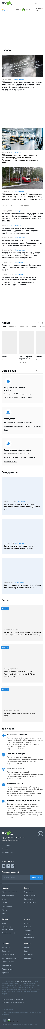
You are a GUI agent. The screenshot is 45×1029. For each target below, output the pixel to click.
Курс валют (28, 892)
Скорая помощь (26, 394)
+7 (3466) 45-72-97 (14, 778)
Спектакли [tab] (24, 326)
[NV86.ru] (8, 3)
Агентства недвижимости (13, 454)
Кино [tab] (4, 326)
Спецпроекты (10, 472)
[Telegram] (12, 866)
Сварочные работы (10, 461)
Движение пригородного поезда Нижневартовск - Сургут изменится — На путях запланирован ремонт (22, 267)
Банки (27, 888)
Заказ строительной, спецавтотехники (23, 800)
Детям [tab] (34, 326)
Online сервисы (8, 954)
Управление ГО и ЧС (11, 394)
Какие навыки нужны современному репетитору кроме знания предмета (18, 547)
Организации (9, 370)
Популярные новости (10, 892)
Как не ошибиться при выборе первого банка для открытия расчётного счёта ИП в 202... (22, 586)
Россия (4, 903)
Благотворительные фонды (13, 426)
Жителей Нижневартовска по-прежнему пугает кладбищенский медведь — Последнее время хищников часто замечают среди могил (21, 255)
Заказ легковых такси (16, 783)
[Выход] (41, 3)
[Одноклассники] (8, 866)
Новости (7, 50)
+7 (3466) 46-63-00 (14, 764)
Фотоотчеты (29, 938)
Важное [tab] (13, 205)
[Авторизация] (36, 3)
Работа (5, 919)
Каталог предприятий (10, 958)
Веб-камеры (6, 965)
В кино (27, 923)
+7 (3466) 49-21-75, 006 (16, 749)
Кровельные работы (11, 457)
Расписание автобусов (17, 768)
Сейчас (27, 947)
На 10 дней (28, 954)
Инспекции (37, 426)
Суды (6, 430)
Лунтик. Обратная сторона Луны (26, 357)
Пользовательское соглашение (13, 999)
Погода (4, 910)
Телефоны (5, 951)
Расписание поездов (16, 753)
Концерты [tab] (13, 326)
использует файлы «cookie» (22, 981)
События (27, 927)
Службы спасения (26, 398)
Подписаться (36, 877)
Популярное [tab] (24, 205)
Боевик (4, 360)
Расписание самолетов (17, 734)
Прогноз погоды (8, 962)
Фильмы (27, 934)
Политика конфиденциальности (13, 1002)
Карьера (5, 923)
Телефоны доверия (11, 398)
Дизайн (26, 454)
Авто (4, 913)
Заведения (28, 930)
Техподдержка (7, 852)
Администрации (9, 423)
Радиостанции (7, 969)
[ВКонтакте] (3, 866)
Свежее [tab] (4, 205)
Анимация (22, 362)
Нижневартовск (18, 79)
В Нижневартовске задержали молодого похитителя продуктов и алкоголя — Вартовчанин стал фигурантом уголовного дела (20, 159)
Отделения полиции (25, 423)
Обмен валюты (30, 903)
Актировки (28, 958)
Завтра (27, 951)
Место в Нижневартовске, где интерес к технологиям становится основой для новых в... (22, 506)
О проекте (6, 845)
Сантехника (32, 457)
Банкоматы (28, 899)
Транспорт (8, 728)
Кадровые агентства (9, 933)
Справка (5, 943)
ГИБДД (28, 426)
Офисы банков (30, 895)
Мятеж (4, 356)
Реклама (5, 849)
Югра (4, 899)
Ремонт (23, 457)
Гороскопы (6, 972)
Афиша (6, 322)
